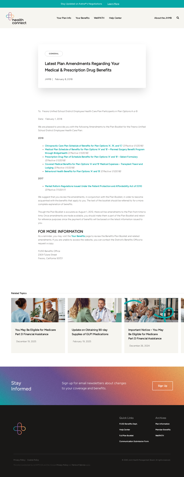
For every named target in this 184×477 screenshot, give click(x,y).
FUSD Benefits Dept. (128, 424)
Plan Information (162, 424)
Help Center (124, 430)
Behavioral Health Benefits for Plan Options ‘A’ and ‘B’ (72, 171)
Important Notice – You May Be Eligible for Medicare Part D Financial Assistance (145, 334)
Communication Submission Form (134, 441)
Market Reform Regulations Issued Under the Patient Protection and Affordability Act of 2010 (93, 186)
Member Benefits (163, 430)
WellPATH (159, 435)
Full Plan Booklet (126, 435)
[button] (178, 18)
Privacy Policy (19, 460)
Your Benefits (78, 236)
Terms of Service (78, 465)
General (54, 53)
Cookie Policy (33, 460)
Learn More (113, 4)
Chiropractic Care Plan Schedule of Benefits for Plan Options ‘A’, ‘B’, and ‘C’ (83, 145)
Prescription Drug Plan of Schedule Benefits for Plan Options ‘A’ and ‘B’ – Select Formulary (91, 156)
